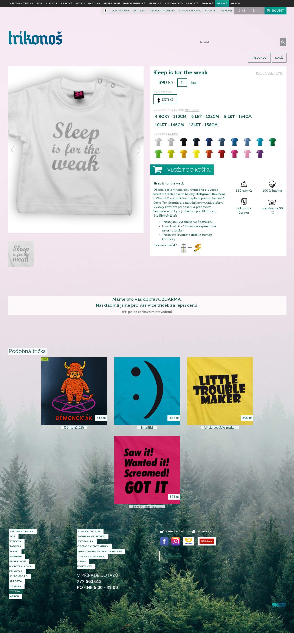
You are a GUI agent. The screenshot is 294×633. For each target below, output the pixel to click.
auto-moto (174, 3)
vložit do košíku (189, 170)
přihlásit (226, 10)
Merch (235, 3)
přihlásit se (174, 531)
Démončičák (74, 428)
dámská (208, 3)
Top (39, 3)
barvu (173, 134)
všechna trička (21, 3)
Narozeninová (134, 3)
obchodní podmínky (162, 10)
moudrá (94, 3)
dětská (222, 3)
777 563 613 (89, 581)
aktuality (139, 10)
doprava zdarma (190, 10)
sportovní (111, 3)
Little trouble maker (220, 428)
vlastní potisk (120, 10)
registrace (206, 531)
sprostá (192, 3)
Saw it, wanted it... (147, 506)
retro (80, 3)
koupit (278, 10)
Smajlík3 (147, 428)
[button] (13, 150)
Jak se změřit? (165, 245)
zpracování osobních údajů (99, 551)
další (279, 57)
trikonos (173, 556)
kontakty (211, 10)
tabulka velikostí (91, 536)
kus (194, 82)
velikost (192, 110)
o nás (81, 561)
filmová (155, 3)
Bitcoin (51, 3)
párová (66, 3)
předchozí (259, 57)
